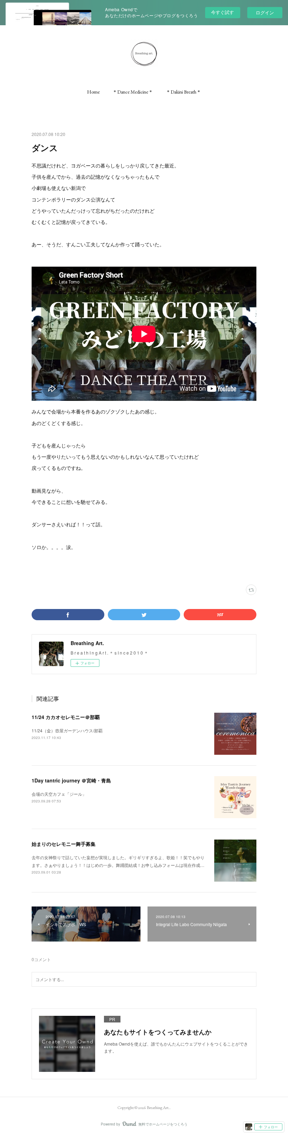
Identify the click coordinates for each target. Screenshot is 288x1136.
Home (93, 92)
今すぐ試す (222, 12)
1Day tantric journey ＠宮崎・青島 (71, 780)
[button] (93, 91)
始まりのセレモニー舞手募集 (64, 843)
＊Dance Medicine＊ (132, 92)
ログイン (265, 12)
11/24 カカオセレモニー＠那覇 (66, 716)
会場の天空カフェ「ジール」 (59, 794)
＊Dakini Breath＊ (183, 92)
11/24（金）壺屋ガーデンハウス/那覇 (67, 730)
